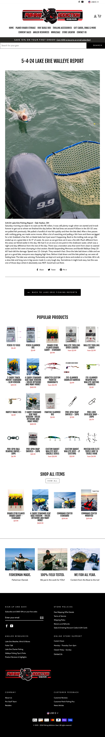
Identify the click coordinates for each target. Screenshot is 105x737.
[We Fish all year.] (85, 559)
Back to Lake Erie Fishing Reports (54, 292)
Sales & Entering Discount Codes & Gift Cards (70, 628)
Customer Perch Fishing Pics (64, 702)
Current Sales (24, 32)
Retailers (8, 705)
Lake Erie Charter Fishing (14, 649)
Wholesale (55, 32)
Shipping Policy (59, 620)
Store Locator (68, 32)
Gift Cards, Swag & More (85, 28)
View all (53, 481)
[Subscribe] (41, 617)
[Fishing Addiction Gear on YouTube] (11, 625)
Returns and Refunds (62, 624)
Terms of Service (60, 616)
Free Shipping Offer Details (64, 612)
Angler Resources (41, 32)
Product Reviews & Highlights (16, 657)
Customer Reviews (61, 698)
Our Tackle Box (44, 28)
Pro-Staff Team (11, 702)
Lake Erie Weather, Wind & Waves (17, 641)
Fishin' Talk (9, 645)
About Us (8, 698)
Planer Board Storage (26, 28)
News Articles (59, 705)
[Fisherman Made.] (20, 559)
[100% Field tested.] (52, 559)
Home (11, 28)
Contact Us (82, 32)
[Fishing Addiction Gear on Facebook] (6, 625)
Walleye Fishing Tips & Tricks (15, 653)
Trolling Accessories (62, 28)
